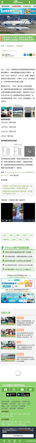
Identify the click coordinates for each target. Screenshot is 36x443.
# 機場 (14, 239)
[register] (29, 2)
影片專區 (5, 408)
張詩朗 (5, 51)
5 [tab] (17, 13)
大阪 (3, 414)
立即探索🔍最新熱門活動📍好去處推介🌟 (18, 292)
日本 (23, 404)
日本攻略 (14, 406)
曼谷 (20, 414)
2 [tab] (17, 11)
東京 (15, 414)
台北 (7, 414)
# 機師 (17, 235)
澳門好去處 (9, 422)
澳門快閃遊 (5, 6)
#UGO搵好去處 (20, 424)
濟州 (11, 416)
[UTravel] (18, 2)
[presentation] (35, 6)
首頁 (2, 46)
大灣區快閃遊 (16, 6)
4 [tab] (22, 11)
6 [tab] (19, 13)
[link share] (33, 55)
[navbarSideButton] (2, 2)
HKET (6, 175)
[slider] (18, 220)
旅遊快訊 (10, 46)
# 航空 (20, 239)
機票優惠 (5, 404)
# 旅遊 (27, 239)
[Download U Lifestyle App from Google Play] (23, 394)
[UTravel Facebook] (5, 389)
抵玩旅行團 (27, 6)
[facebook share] (4, 441)
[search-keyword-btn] (33, 2)
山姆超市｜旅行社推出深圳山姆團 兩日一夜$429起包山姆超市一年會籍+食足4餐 (17, 187)
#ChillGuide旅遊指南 (20, 426)
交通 (18, 342)
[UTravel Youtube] (22, 389)
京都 (3, 416)
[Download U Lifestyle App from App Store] (11, 394)
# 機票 (11, 235)
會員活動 (13, 408)
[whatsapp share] (9, 441)
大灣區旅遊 (9, 424)
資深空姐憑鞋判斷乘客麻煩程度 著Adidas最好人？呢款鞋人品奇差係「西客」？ (25, 335)
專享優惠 (20, 408)
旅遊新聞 (19, 46)
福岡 (7, 416)
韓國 (3, 406)
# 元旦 (31, 235)
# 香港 (24, 235)
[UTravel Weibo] (30, 389)
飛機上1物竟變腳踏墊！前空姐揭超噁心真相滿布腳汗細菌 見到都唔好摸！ (25, 323)
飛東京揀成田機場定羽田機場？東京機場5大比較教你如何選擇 (25, 359)
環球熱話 (20, 318)
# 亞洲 (4, 235)
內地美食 (13, 404)
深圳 (19, 404)
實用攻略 (20, 354)
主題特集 (22, 406)
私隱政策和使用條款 (23, 430)
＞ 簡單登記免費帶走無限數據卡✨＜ (18, 277)
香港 (11, 414)
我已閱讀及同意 (18, 436)
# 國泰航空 (5, 239)
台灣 (28, 404)
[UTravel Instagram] (14, 389)
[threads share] (14, 441)
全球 (8, 406)
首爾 (24, 414)
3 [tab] (19, 11)
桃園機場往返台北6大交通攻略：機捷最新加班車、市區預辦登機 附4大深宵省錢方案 (25, 347)
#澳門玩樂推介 (7, 426)
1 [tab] (14, 11)
